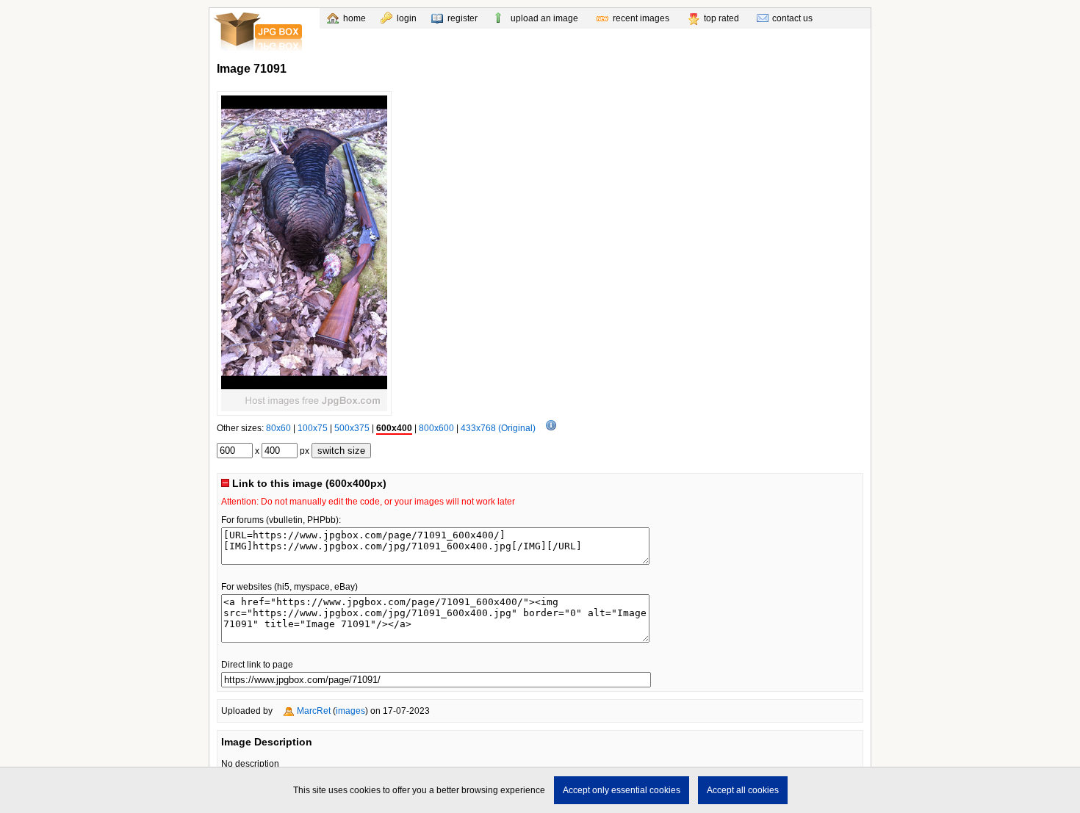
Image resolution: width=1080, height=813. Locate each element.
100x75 (313, 428)
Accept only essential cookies (621, 790)
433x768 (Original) (498, 428)
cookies (365, 790)
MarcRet (314, 711)
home (354, 18)
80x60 (278, 428)
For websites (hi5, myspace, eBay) (289, 587)
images (350, 711)
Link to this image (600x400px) (307, 483)
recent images (641, 18)
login (407, 18)
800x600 (436, 428)
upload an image (544, 18)
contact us (792, 18)
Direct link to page (257, 665)
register (462, 18)
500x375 (352, 428)
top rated (721, 18)
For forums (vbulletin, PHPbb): (281, 520)
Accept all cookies (743, 790)
